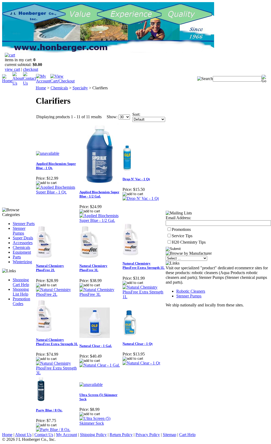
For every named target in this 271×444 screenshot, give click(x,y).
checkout (30, 69)
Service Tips (182, 236)
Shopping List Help (21, 291)
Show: (112, 117)
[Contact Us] (29, 83)
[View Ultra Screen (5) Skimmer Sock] (100, 423)
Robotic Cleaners (190, 291)
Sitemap (169, 434)
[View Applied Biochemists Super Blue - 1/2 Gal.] (100, 220)
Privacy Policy (148, 434)
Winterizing (22, 262)
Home (41, 88)
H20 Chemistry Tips (189, 242)
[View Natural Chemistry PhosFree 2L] (57, 294)
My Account (66, 434)
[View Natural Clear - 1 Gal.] (99, 365)
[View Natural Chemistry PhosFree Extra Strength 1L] (144, 296)
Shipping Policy (93, 434)
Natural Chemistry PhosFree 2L (50, 268)
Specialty (80, 88)
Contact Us (43, 434)
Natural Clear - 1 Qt (137, 344)
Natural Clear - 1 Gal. (95, 346)
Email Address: (178, 218)
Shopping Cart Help (21, 282)
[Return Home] (7, 80)
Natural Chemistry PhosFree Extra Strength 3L (57, 342)
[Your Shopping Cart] (10, 55)
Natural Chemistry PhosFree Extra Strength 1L (144, 265)
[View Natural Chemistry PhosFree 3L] (100, 294)
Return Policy (121, 434)
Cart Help (187, 434)
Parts (17, 257)
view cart (12, 69)
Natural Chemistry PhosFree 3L (93, 268)
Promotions (181, 229)
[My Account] (43, 81)
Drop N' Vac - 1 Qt (136, 179)
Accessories (23, 242)
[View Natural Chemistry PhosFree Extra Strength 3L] (57, 373)
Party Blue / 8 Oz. (49, 410)
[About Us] (17, 83)
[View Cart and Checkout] (62, 81)
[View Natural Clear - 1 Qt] (141, 363)
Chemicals (21, 247)
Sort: (136, 114)
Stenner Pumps (19, 230)
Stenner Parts (24, 223)
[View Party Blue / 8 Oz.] (53, 429)
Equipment (22, 252)
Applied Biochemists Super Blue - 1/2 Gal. (99, 194)
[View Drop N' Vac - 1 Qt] (141, 198)
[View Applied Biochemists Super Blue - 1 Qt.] (57, 192)
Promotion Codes (21, 301)
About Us (23, 434)
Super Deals (23, 238)
